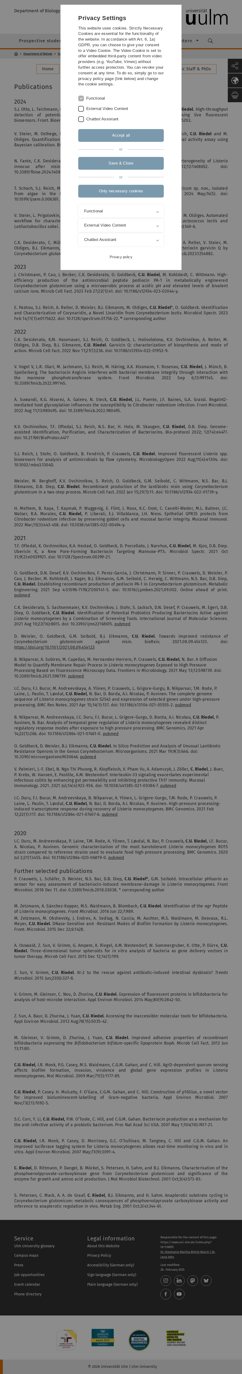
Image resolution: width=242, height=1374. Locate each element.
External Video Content (107, 108)
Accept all (121, 135)
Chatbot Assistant (102, 119)
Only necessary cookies (121, 191)
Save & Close (120, 163)
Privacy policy (121, 257)
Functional (95, 98)
